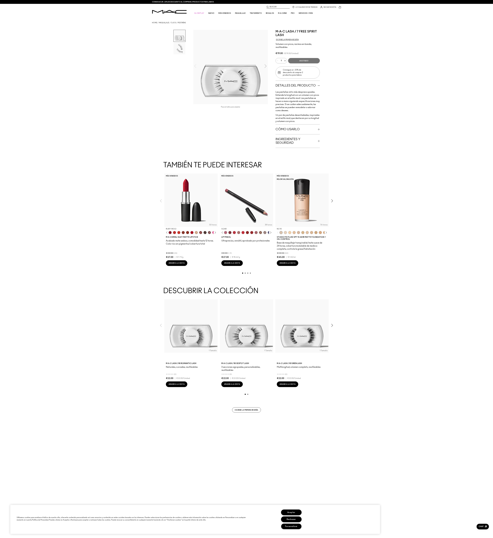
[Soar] (209, 232)
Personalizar (291, 526)
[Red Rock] (192, 232)
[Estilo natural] (196, 232)
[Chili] (187, 232)
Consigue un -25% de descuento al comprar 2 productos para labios (183, 2)
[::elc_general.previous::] (167, 233)
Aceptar (291, 512)
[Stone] (265, 232)
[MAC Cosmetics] (169, 12)
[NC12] (285, 232)
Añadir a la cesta (177, 263)
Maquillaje (164, 22)
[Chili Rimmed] (247, 232)
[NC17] (316, 232)
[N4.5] (298, 232)
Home (154, 22)
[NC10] (281, 232)
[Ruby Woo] (170, 232)
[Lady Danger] (179, 232)
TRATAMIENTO (256, 13)
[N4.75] (307, 232)
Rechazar (291, 519)
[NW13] (294, 232)
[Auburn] (238, 232)
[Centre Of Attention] (251, 232)
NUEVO (211, 13)
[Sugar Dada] (183, 232)
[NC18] (320, 232)
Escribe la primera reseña (246, 410)
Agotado (303, 61)
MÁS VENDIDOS (224, 13)
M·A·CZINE (282, 13)
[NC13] (289, 232)
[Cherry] (234, 232)
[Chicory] (256, 232)
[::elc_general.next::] (215, 233)
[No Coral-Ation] (174, 232)
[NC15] (303, 232)
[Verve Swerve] (200, 232)
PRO (293, 13)
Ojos (173, 22)
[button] (482, 526)
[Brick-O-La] (230, 232)
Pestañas (182, 22)
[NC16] (311, 232)
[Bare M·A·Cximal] (205, 232)
